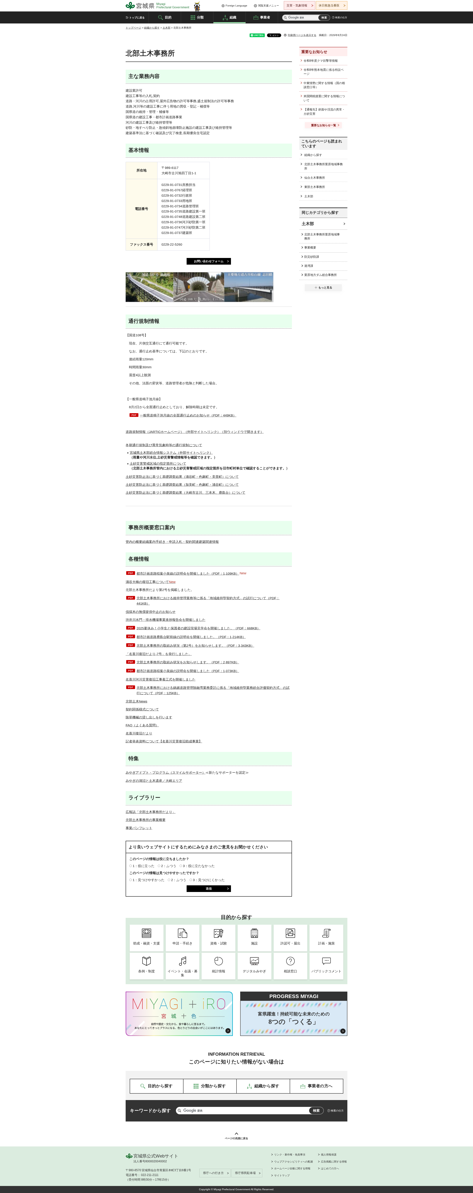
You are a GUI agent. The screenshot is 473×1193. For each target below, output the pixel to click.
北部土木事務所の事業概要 (146, 820)
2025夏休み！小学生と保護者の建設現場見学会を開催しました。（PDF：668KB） (198, 628)
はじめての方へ (330, 1168)
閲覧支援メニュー (268, 5)
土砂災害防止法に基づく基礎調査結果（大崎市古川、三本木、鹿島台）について (185, 492)
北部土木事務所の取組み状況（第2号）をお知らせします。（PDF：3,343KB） (195, 646)
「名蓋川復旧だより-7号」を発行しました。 (159, 654)
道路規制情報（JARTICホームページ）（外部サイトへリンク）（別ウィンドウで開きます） (195, 432)
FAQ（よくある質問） (142, 725)
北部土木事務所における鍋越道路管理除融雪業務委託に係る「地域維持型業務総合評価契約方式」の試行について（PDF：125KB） (213, 690)
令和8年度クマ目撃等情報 (321, 60)
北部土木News (136, 701)
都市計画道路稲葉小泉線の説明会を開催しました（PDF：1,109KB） (188, 573)
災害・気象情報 (297, 5)
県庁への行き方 (213, 1173)
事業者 (265, 17)
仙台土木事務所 (314, 177)
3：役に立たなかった (199, 866)
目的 (168, 17)
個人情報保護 (328, 1154)
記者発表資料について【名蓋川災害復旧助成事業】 (164, 741)
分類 (200, 17)
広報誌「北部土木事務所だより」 (151, 812)
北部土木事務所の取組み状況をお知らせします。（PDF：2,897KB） (188, 662)
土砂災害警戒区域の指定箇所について (158, 463)
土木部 (166, 27)
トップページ (133, 27)
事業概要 (310, 247)
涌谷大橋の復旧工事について (151, 582)
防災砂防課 (311, 256)
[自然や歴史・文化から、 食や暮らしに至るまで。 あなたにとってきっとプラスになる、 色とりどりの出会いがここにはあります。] (179, 1026)
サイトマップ (282, 1175)
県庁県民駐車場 (245, 1173)
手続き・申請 (166, 542)
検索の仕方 (341, 17)
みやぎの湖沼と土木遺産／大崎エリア (154, 781)
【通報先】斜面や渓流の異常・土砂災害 (324, 111)
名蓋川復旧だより (139, 733)
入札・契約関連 (187, 542)
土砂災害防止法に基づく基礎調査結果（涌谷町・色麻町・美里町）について (182, 477)
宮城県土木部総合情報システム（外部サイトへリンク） (171, 453)
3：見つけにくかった (209, 880)
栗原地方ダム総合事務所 (320, 274)
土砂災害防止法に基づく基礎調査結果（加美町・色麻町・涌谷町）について (182, 485)
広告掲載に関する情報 (334, 1161)
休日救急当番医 (329, 5)
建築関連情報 (209, 542)
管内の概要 (134, 542)
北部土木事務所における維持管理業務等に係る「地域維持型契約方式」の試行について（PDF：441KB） (208, 600)
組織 (233, 17)
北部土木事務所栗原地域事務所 (323, 166)
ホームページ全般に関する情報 (292, 1168)
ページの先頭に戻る (236, 1138)
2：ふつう (168, 866)
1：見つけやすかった (148, 880)
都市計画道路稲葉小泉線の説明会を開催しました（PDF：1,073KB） (188, 671)
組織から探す (152, 27)
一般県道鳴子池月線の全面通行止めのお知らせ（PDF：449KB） (188, 415)
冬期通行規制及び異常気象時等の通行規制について (164, 445)
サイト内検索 (285, 17)
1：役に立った (143, 866)
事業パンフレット (139, 828)
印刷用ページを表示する (302, 35)
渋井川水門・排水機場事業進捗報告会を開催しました (165, 620)
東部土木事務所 (314, 186)
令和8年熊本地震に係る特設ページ (324, 71)
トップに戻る (137, 17)
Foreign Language (236, 5)
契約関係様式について (142, 709)
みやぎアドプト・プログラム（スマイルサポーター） (165, 772)
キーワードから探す (150, 1110)
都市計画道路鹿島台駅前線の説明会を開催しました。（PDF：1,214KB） (191, 637)
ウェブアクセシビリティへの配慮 (293, 1161)
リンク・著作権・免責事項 (289, 1154)
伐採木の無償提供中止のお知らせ (151, 612)
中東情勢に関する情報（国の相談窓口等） (324, 85)
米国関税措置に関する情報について (324, 98)
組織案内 (149, 542)
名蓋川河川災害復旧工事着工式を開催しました (160, 679)
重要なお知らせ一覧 (323, 125)
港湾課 (308, 265)
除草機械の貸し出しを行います (149, 717)
